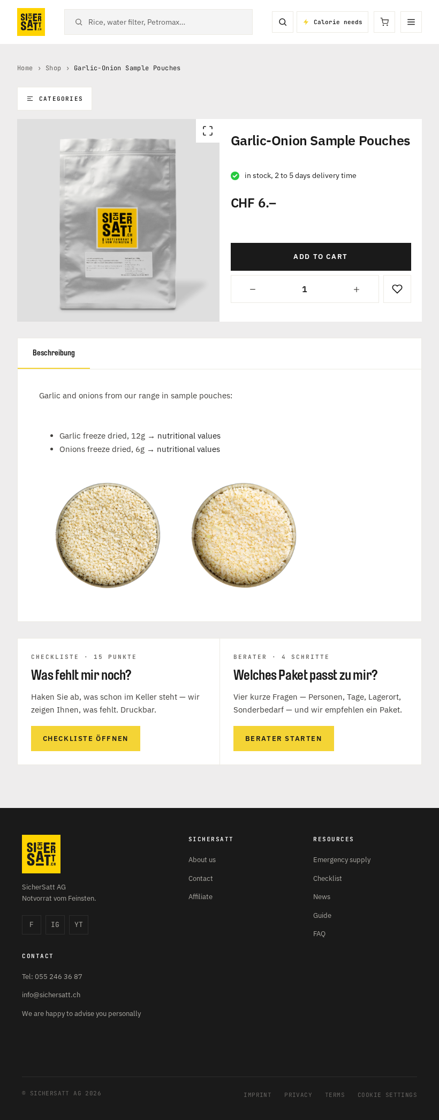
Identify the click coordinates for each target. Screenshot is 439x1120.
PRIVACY (298, 1095)
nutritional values (189, 436)
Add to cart (320, 256)
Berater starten (283, 738)
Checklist (327, 878)
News (321, 896)
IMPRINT (257, 1095)
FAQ (319, 933)
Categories (61, 98)
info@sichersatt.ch (51, 994)
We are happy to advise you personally (81, 1013)
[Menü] (411, 22)
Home (25, 68)
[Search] (282, 22)
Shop (54, 68)
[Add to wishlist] (397, 289)
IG (55, 924)
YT (78, 924)
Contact (200, 878)
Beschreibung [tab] (54, 353)
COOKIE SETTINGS (387, 1095)
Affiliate (200, 896)
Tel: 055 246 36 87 (52, 976)
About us (202, 859)
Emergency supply (341, 859)
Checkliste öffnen (85, 738)
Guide (322, 915)
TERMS (335, 1095)
